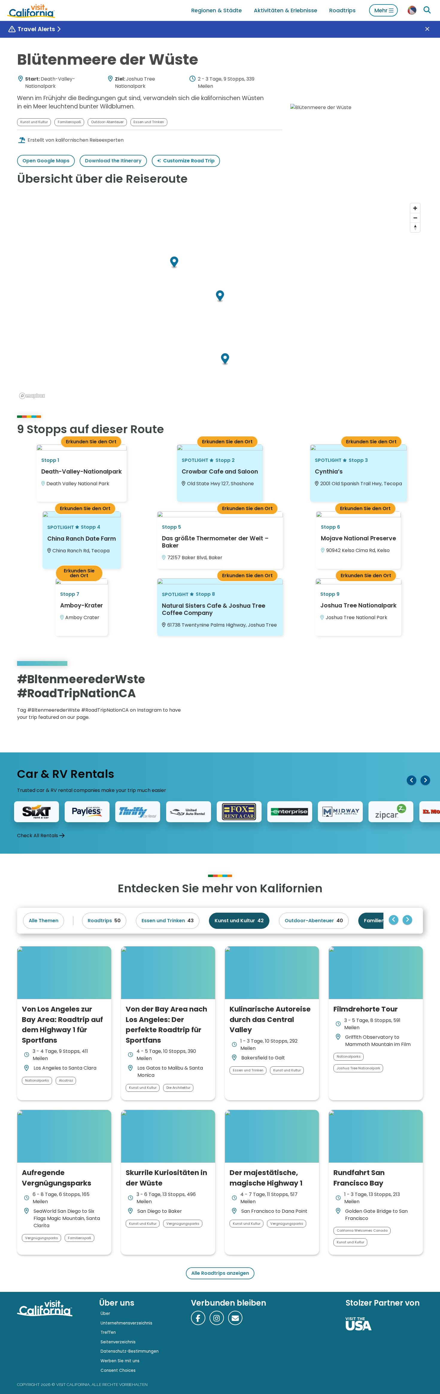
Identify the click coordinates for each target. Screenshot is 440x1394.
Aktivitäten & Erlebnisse (285, 10)
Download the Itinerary (113, 160)
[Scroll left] (411, 780)
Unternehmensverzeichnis (126, 1323)
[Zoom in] (415, 208)
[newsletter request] (235, 1318)
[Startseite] (31, 10)
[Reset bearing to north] (415, 227)
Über (105, 1313)
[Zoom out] (415, 218)
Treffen (108, 1332)
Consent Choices (118, 1370)
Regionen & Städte (216, 10)
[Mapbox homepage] (32, 395)
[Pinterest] (405, 698)
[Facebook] (198, 1318)
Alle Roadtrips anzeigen (220, 1273)
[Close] (431, 29)
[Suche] (427, 10)
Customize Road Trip (189, 160)
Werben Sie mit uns (120, 1361)
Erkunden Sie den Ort (91, 441)
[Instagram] (397, 698)
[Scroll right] (425, 780)
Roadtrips (342, 10)
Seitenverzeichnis (118, 1342)
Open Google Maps (45, 160)
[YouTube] (414, 698)
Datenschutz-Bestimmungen (130, 1351)
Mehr (381, 10)
